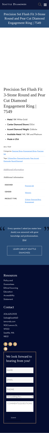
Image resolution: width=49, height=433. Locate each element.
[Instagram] (10, 344)
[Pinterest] (5, 349)
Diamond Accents (23, 158)
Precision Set (29, 186)
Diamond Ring (36, 199)
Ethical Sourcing (11, 288)
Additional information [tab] (14, 170)
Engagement (29, 202)
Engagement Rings (30, 151)
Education (8, 292)
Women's (28, 193)
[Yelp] (15, 344)
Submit (13, 417)
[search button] (40, 4)
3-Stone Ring (12, 158)
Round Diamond (17, 161)
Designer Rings (17, 151)
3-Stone (27, 199)
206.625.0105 (10, 314)
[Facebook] (5, 344)
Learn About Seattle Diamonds (24, 251)
